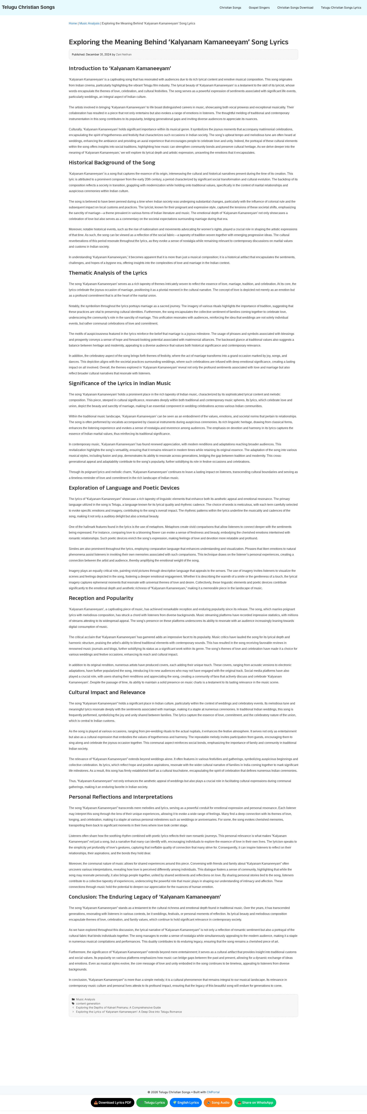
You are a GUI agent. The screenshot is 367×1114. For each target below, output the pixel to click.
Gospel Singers (259, 7)
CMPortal (213, 1092)
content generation (88, 1003)
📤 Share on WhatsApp (255, 1102)
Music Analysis (89, 23)
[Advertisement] (176, 1055)
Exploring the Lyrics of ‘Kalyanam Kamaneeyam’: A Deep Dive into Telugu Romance (129, 1011)
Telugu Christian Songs (28, 7)
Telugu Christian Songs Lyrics (341, 7)
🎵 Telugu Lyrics (152, 1102)
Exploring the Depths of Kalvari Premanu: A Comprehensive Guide (118, 1007)
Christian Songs (230, 7)
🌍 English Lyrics (186, 1102)
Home (73, 23)
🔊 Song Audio (218, 1102)
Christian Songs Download (295, 7)
